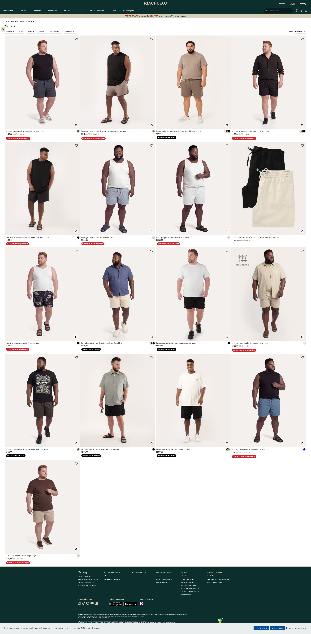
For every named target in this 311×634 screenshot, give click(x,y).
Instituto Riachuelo (161, 582)
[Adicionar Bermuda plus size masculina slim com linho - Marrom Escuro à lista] (227, 39)
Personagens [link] (128, 10)
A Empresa (107, 576)
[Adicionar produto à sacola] (76, 125)
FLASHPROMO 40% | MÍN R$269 (17, 244)
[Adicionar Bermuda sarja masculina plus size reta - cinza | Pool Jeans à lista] (76, 357)
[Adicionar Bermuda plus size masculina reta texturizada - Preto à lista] (151, 357)
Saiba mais (133, 576)
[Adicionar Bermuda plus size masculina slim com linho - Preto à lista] (302, 39)
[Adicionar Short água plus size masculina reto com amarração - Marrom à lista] (151, 39)
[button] (296, 628)
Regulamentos (186, 594)
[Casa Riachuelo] (292, 3)
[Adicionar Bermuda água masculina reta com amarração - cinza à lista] (76, 39)
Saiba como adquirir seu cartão (88, 579)
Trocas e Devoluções (187, 579)
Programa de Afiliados (214, 582)
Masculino (14, 21)
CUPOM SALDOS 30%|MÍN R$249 (18, 138)
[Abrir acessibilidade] (3, 29)
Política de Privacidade (90, 628)
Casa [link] (114, 10)
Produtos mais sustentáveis (164, 579)
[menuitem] (8, 10)
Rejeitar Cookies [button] (277, 628)
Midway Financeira (84, 576)
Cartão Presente (212, 576)
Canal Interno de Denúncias (190, 588)
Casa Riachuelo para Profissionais (218, 579)
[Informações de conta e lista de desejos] (301, 10)
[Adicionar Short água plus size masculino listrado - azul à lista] (151, 145)
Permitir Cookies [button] (261, 628)
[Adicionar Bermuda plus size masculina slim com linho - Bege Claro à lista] (151, 251)
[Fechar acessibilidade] (5, 25)
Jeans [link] (79, 10)
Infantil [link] (67, 10)
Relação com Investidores (112, 579)
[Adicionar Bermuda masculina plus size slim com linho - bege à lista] (302, 251)
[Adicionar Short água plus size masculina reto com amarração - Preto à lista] (76, 145)
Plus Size (22, 21)
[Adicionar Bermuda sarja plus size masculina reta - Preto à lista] (227, 357)
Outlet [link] (23, 10)
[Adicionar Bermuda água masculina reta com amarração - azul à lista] (302, 357)
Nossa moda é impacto (163, 576)
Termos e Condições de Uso (190, 591)
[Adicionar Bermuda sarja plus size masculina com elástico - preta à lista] (227, 251)
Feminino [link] (37, 10)
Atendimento (185, 576)
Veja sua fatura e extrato (86, 582)
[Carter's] (282, 3)
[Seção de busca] (278, 10)
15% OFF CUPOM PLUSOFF (166, 137)
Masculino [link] (52, 10)
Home (7, 21)
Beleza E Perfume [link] (97, 10)
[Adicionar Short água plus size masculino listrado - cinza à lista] (227, 145)
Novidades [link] (8, 10)
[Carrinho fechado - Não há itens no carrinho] (306, 10)
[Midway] (303, 3)
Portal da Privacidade (188, 582)
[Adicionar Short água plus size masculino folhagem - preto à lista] (76, 251)
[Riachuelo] (155, 3)
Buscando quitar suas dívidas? (87, 585)
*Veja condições (179, 15)
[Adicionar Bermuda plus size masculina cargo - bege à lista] (76, 463)
